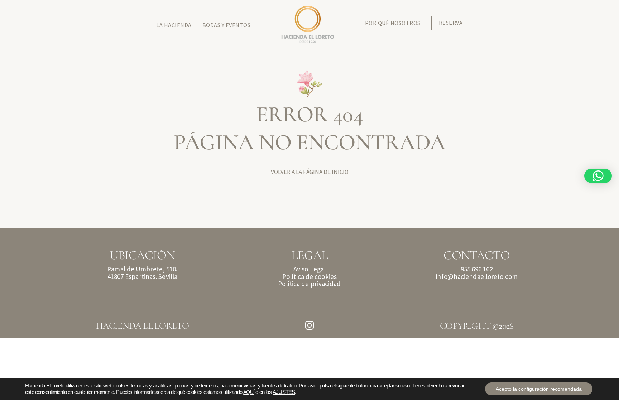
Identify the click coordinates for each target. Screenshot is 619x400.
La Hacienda (174, 25)
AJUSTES (284, 392)
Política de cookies (309, 276)
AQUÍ (248, 392)
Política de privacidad (309, 283)
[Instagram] (310, 326)
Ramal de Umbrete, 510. (142, 269)
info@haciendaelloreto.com (477, 276)
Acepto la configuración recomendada (539, 389)
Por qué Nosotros (393, 22)
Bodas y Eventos (226, 25)
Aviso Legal (309, 269)
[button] (598, 176)
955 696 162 (477, 269)
